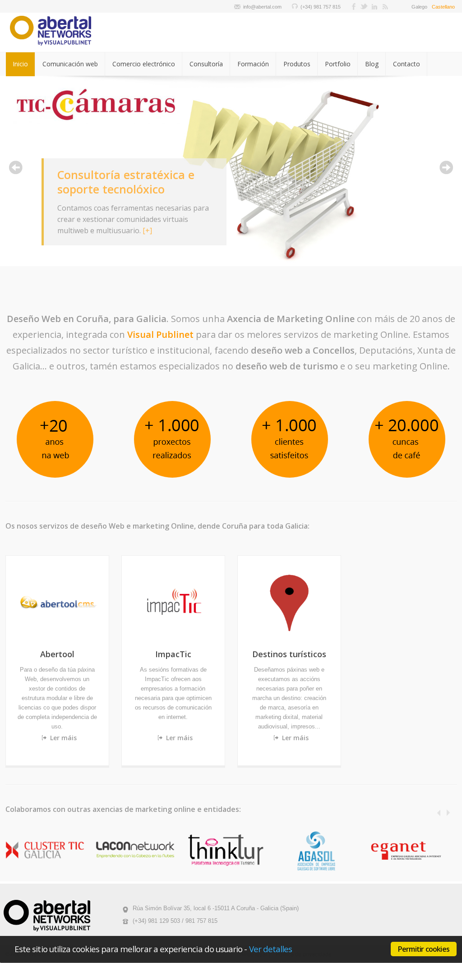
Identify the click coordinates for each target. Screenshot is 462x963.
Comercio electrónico (143, 64)
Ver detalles (270, 948)
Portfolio (338, 64)
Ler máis (63, 737)
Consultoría (206, 64)
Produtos (296, 64)
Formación (253, 64)
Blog (372, 64)
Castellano (443, 6)
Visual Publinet (160, 334)
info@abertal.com (262, 6)
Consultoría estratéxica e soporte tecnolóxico (125, 182)
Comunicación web (70, 64)
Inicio (20, 64)
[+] (147, 230)
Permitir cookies (423, 949)
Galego (419, 6)
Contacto (406, 64)
